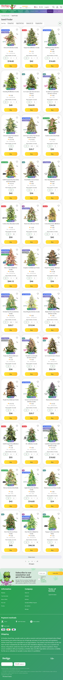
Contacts (27, 596)
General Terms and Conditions (43, 580)
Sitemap (26, 609)
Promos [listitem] (50, 11)
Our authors (27, 606)
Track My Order (4, 596)
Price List (3, 602)
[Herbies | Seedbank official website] (9, 6)
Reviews (27, 599)
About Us (27, 592)
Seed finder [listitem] (27, 11)
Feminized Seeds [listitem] (4, 11)
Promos (3, 606)
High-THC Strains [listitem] (20, 11)
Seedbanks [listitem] (43, 11)
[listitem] (57, 7)
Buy (11, 66)
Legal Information (52, 594)
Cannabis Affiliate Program (31, 602)
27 (37, 561)
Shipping (3, 592)
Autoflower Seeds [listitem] (12, 11)
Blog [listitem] (55, 11)
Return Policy (4, 599)
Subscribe (55, 573)
